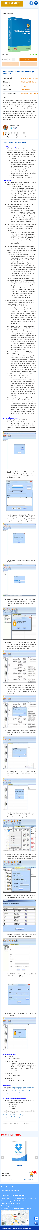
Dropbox (19, 1165)
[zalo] (14, 128)
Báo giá (11, 64)
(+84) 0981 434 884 (14, 1203)
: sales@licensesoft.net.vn (19, 135)
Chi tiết (10, 1179)
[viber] (16, 128)
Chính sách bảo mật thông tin (10, 1190)
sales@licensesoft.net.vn (12, 1206)
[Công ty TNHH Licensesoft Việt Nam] (19, 1217)
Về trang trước (8, 1123)
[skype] (11, 128)
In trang (28, 1123)
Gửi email (18, 1123)
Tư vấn (28, 64)
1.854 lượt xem (29, 1179)
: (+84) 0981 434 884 (18, 133)
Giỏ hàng (30, 60)
